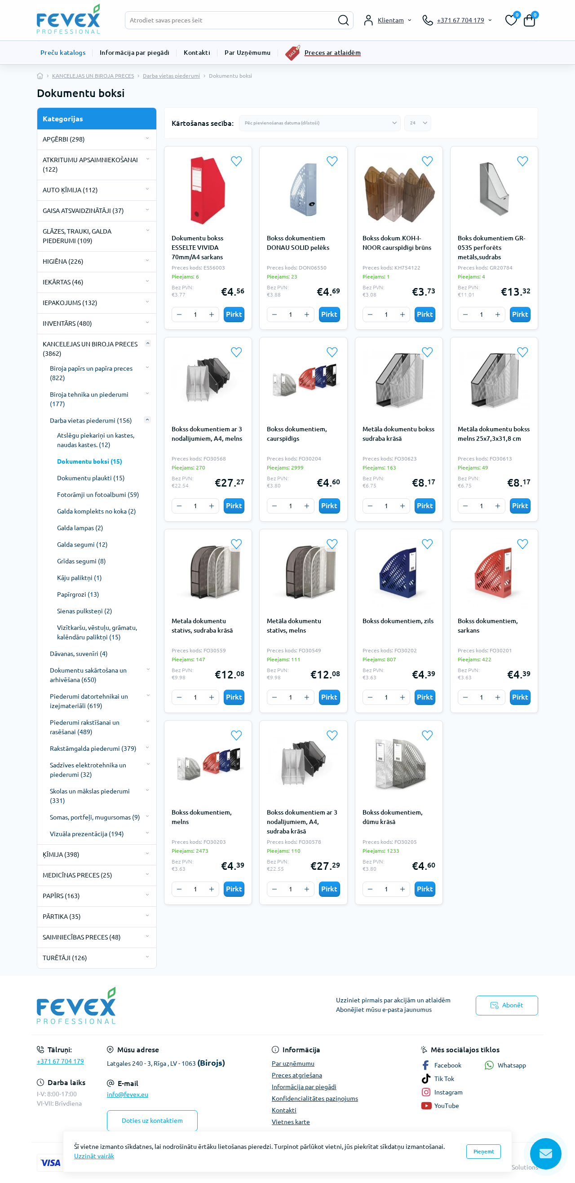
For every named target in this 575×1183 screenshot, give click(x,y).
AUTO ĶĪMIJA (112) (70, 190)
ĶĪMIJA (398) (61, 854)
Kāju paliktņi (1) (79, 577)
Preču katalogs (62, 52)
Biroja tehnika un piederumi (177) (89, 399)
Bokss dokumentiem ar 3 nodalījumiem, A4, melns (207, 433)
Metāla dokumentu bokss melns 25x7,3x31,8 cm (494, 433)
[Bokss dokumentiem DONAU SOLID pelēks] (303, 190)
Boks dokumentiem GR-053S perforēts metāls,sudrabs (491, 248)
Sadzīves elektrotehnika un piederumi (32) (88, 770)
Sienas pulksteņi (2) (84, 611)
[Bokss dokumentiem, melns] (208, 764)
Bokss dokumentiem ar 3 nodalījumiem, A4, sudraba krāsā (302, 822)
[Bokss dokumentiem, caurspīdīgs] (303, 381)
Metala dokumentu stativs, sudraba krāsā (202, 625)
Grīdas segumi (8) (81, 561)
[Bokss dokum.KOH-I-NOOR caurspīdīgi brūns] (399, 190)
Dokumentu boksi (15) (89, 461)
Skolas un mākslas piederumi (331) (90, 796)
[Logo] (73, 19)
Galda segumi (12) (82, 544)
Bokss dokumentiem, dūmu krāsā (393, 817)
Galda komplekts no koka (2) (96, 511)
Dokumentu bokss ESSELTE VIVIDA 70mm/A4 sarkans (197, 248)
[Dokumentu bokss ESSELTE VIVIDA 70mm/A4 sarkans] (208, 190)
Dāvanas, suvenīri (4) (79, 653)
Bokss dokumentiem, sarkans (488, 625)
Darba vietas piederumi (171, 76)
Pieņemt (483, 1151)
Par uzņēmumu (293, 1063)
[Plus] (211, 314)
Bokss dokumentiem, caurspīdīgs (297, 433)
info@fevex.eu (127, 1094)
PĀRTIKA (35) (62, 916)
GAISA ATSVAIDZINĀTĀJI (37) (83, 210)
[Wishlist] (236, 161)
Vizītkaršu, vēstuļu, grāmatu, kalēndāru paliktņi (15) (97, 632)
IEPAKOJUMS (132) (70, 302)
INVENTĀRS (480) (67, 323)
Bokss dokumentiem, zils (398, 621)
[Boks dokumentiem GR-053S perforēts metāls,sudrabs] (494, 190)
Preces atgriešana (297, 1075)
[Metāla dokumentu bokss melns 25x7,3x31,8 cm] (494, 381)
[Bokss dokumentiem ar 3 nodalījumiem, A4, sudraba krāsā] (303, 764)
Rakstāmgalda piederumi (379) (93, 748)
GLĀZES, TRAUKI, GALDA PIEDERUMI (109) (77, 236)
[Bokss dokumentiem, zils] (399, 572)
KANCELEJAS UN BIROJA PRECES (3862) (90, 349)
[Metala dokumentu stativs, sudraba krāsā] (208, 572)
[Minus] (179, 314)
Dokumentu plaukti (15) (91, 478)
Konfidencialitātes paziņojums (315, 1098)
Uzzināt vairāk (94, 1156)
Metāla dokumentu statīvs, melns (294, 625)
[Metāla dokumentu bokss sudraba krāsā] (399, 381)
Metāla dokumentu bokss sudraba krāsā (398, 433)
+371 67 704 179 (60, 1061)
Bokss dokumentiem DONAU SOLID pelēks (298, 243)
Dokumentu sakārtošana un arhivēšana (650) (88, 675)
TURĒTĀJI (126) (65, 957)
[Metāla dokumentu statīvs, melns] (303, 572)
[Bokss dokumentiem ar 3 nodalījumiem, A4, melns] (208, 381)
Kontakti (197, 52)
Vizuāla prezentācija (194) (87, 833)
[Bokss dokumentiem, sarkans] (494, 572)
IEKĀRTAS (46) (63, 282)
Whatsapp (512, 1065)
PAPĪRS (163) (61, 895)
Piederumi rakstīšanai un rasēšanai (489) (84, 727)
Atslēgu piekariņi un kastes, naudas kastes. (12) (95, 440)
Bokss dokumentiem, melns (202, 817)
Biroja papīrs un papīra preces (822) (91, 373)
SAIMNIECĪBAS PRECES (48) (82, 937)
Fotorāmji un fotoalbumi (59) (98, 494)
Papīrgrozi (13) (78, 594)
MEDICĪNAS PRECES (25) (77, 875)
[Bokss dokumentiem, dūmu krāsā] (399, 764)
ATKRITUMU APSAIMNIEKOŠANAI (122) (90, 164)
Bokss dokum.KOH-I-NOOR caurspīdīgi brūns (397, 243)
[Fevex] (159, 1005)
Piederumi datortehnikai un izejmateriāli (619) (89, 701)
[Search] (343, 20)
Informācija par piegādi (134, 52)
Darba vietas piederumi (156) (91, 420)
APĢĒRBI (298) (64, 139)
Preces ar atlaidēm (333, 52)
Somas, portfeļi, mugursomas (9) (95, 817)
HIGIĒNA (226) (63, 261)
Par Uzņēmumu (247, 52)
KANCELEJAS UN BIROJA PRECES (93, 76)
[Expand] (147, 138)
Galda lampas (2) (80, 528)
